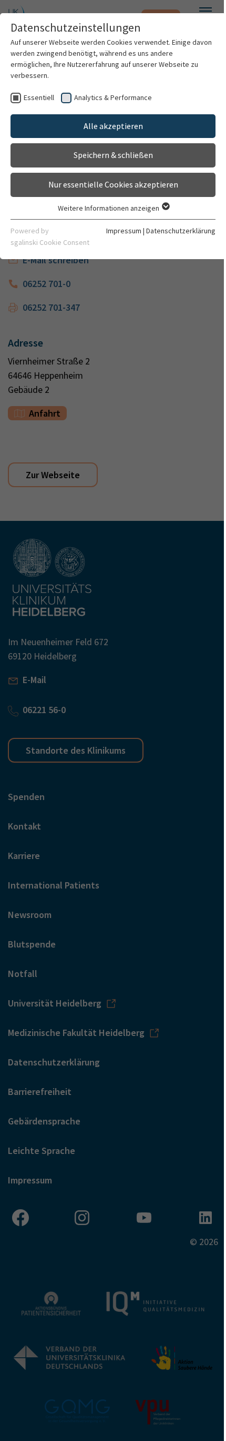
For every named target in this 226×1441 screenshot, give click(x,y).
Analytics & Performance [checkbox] (113, 97)
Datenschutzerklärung (180, 230)
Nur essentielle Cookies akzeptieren (113, 184)
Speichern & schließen (113, 155)
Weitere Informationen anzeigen (109, 208)
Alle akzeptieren (113, 126)
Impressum (123, 230)
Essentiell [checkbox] (39, 97)
